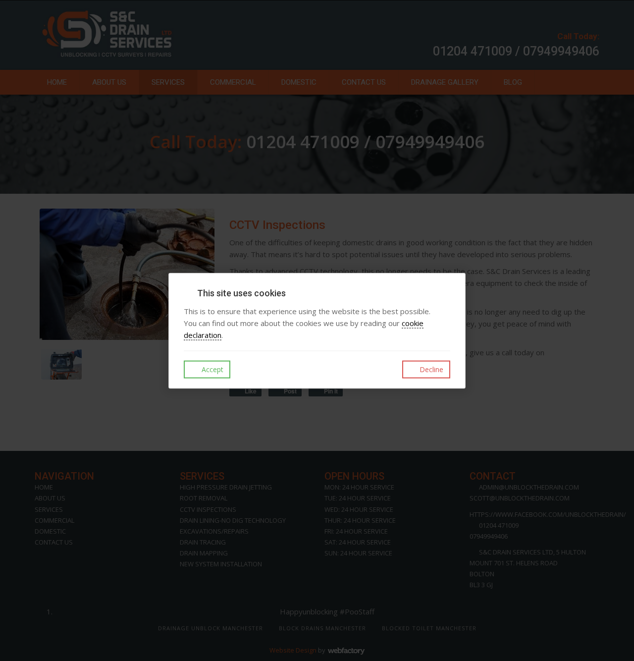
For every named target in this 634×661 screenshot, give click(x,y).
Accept (211, 369)
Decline (430, 369)
